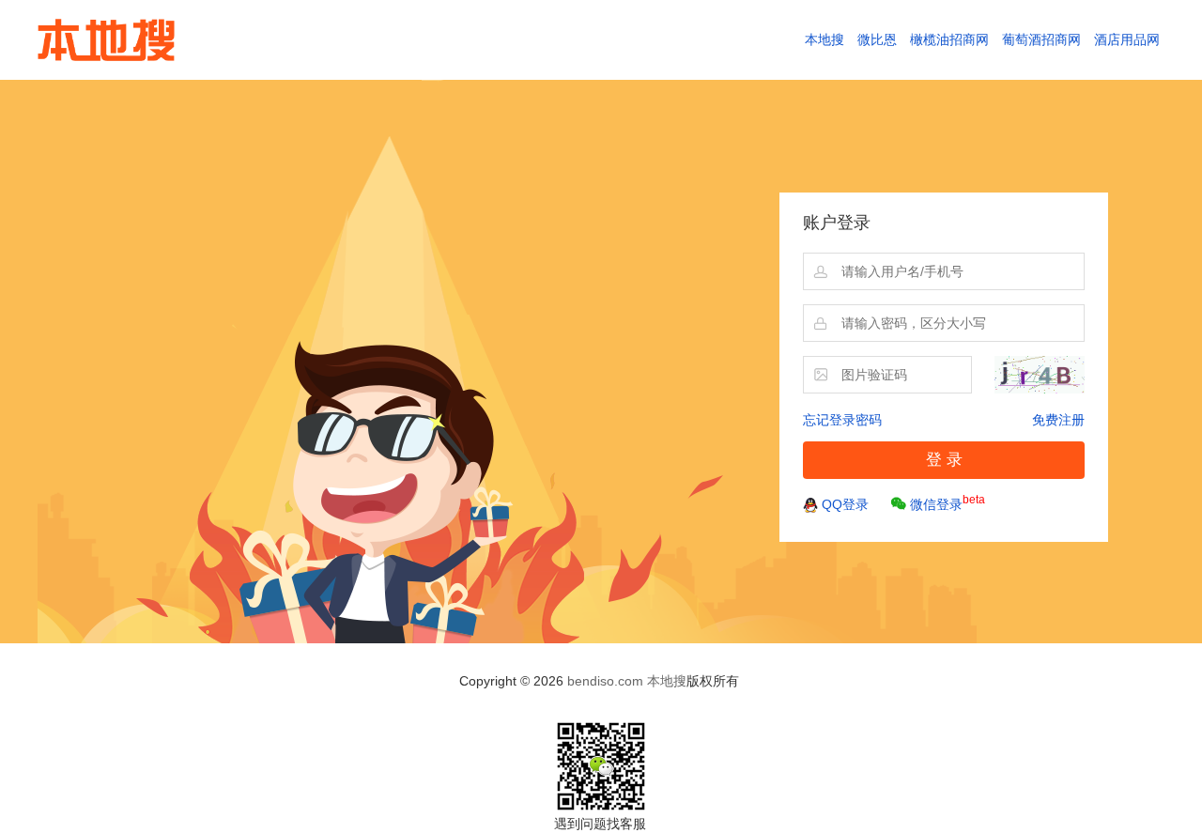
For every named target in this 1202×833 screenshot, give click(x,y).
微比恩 (877, 39)
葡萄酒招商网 (1041, 39)
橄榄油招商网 (949, 39)
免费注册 (1058, 419)
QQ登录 (845, 504)
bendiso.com (605, 680)
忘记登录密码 (842, 419)
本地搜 (824, 39)
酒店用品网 (1127, 39)
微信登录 (947, 502)
